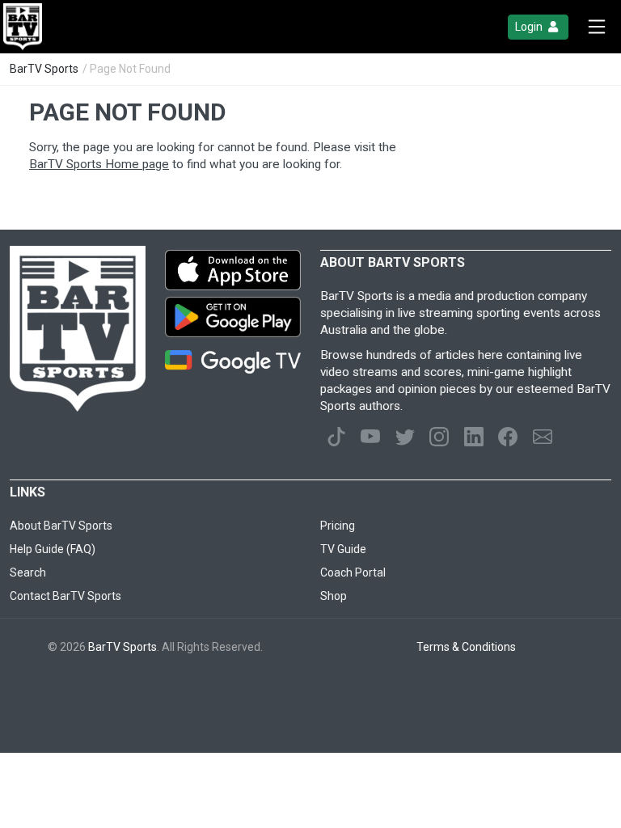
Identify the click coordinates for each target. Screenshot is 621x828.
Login (530, 26)
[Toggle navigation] (597, 26)
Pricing (337, 525)
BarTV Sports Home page (99, 164)
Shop (333, 595)
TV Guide (343, 549)
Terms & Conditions (466, 646)
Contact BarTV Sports (65, 595)
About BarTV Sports (61, 525)
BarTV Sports (44, 68)
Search (28, 572)
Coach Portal (353, 572)
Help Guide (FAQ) (52, 549)
